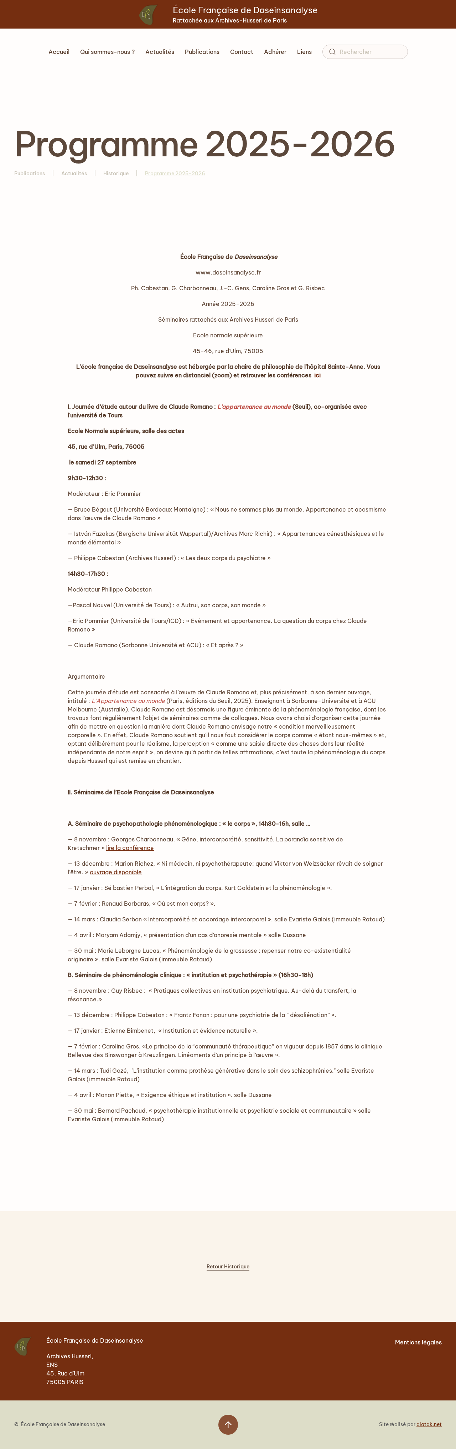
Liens (304, 51)
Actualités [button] (159, 51)
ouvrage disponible (116, 872)
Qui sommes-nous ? (107, 51)
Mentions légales (418, 1342)
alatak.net (429, 1424)
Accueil (58, 51)
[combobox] (365, 52)
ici (317, 375)
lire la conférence (130, 847)
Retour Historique (228, 1266)
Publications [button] (202, 51)
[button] (228, 1425)
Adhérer (275, 51)
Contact (241, 51)
